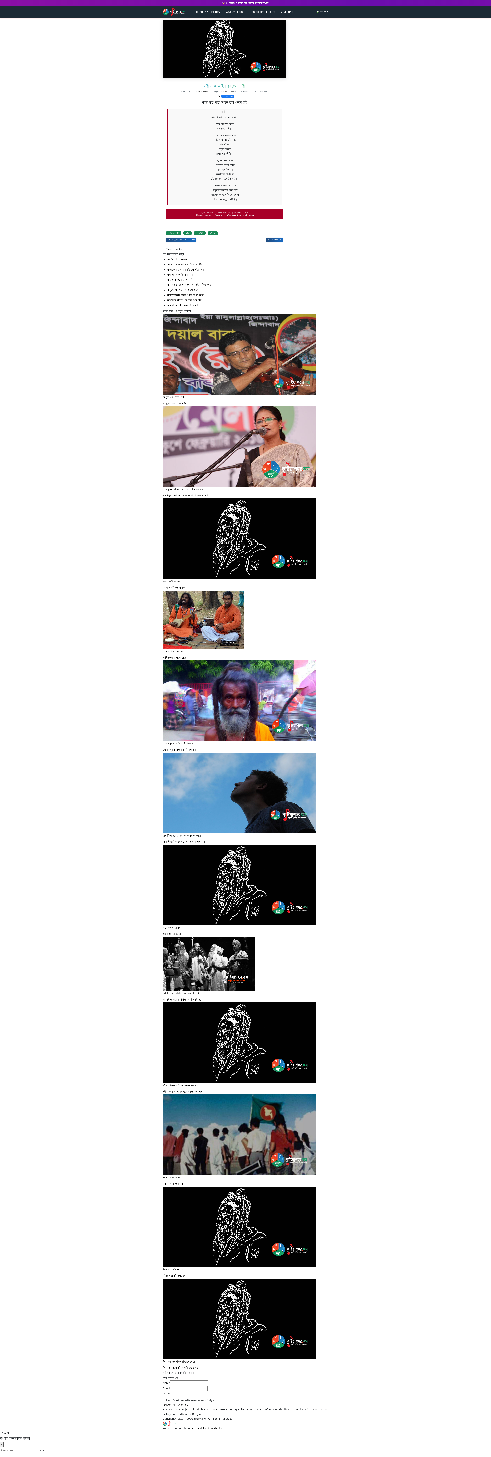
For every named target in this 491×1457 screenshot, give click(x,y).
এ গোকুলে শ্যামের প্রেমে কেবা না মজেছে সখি (185, 495)
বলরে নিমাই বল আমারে (174, 587)
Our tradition (234, 11)
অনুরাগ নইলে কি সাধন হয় (180, 274)
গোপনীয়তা (183, 1405)
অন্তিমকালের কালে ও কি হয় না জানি (185, 295)
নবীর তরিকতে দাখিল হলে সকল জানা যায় (182, 1091)
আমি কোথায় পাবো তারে (174, 657)
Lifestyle (271, 11)
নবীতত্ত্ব (212, 233)
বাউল (187, 233)
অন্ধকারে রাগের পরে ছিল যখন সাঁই (184, 300)
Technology (256, 11)
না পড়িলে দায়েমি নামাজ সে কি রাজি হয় (182, 999)
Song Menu (7, 1433)
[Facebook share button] (216, 96)
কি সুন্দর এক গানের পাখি (174, 403)
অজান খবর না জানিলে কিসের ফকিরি (184, 264)
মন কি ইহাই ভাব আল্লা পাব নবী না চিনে (181, 240)
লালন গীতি (224, 91)
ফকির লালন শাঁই (173, 233)
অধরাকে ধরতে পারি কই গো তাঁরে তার (185, 269)
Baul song (286, 11)
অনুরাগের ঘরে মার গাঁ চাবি (179, 279)
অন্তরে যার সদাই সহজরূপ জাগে (183, 290)
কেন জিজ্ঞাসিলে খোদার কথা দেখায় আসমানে (184, 841)
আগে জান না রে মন (172, 934)
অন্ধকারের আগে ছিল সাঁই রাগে (182, 305)
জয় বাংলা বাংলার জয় (173, 1183)
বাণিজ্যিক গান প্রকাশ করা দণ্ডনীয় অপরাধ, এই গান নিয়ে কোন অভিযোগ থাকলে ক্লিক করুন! (224, 214)
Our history (212, 11)
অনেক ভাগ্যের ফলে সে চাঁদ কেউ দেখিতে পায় (189, 284)
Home (199, 11)
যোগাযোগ (167, 1405)
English (323, 12)
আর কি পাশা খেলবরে (177, 259)
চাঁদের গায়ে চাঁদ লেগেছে (174, 1275)
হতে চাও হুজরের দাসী (275, 240)
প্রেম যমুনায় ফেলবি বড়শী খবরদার (179, 749)
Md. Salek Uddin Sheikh (207, 1428)
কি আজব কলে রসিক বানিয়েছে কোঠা (180, 1367)
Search (314, 11)
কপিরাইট (175, 1405)
